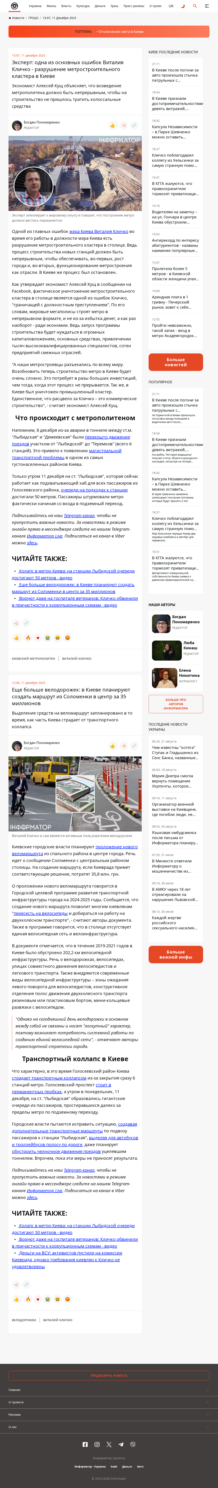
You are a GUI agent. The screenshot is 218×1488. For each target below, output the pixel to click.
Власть (66, 6)
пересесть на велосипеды (41, 913)
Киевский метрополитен (33, 659)
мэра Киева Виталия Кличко (98, 231)
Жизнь (51, 6)
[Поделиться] (124, 125)
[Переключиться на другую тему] (183, 6)
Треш (114, 6)
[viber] (132, 1444)
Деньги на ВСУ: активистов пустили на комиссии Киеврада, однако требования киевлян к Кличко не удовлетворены (67, 1259)
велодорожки (24, 1320)
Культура (83, 6)
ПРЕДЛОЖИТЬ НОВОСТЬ (109, 1375)
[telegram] (120, 1444)
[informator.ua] (14, 6)
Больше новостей (176, 362)
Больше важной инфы (175, 954)
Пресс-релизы (133, 6)
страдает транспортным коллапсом (49, 1078)
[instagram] (97, 1444)
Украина (35, 6)
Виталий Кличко (76, 659)
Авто (140, 1466)
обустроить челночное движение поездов (56, 1151)
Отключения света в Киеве (121, 31)
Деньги (100, 6)
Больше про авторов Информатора (176, 704)
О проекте (157, 6)
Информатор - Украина (90, 1466)
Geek (114, 1466)
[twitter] (109, 1444)
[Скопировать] (134, 125)
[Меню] (206, 6)
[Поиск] (195, 6)
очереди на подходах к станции (94, 490)
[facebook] (85, 1444)
